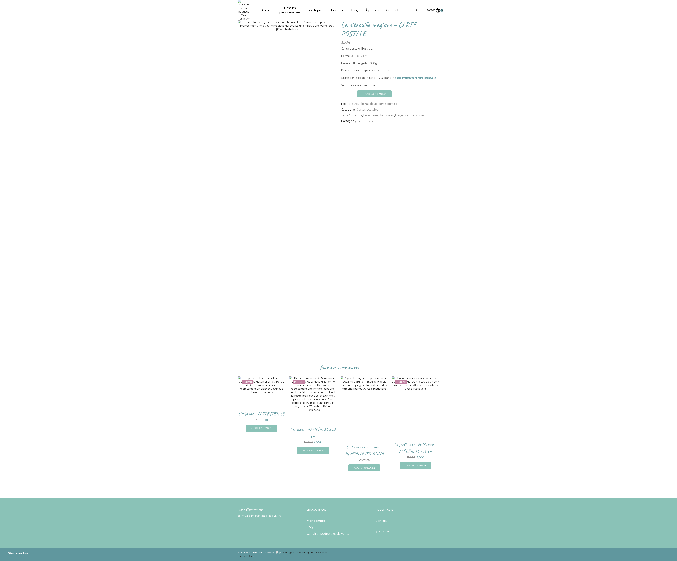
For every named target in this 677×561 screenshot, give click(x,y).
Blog (354, 10)
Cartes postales (367, 109)
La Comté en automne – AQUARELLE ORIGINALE (364, 450)
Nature (409, 115)
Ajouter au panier (375, 94)
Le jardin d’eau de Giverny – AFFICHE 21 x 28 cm (415, 448)
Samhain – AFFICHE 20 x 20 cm (312, 433)
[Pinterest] (362, 121)
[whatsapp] (372, 121)
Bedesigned (288, 552)
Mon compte (316, 521)
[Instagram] (380, 531)
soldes (420, 115)
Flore (374, 115)
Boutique (314, 10)
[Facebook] (356, 121)
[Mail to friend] (366, 121)
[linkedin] (369, 121)
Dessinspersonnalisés (289, 10)
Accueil (266, 10)
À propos (372, 10)
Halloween (386, 115)
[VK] (359, 121)
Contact (392, 10)
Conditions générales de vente (328, 533)
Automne (355, 115)
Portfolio (337, 10)
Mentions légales (305, 552)
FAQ (310, 527)
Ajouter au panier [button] (261, 428)
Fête (366, 115)
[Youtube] (388, 531)
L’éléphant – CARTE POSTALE (262, 414)
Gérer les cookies (18, 553)
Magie (399, 115)
